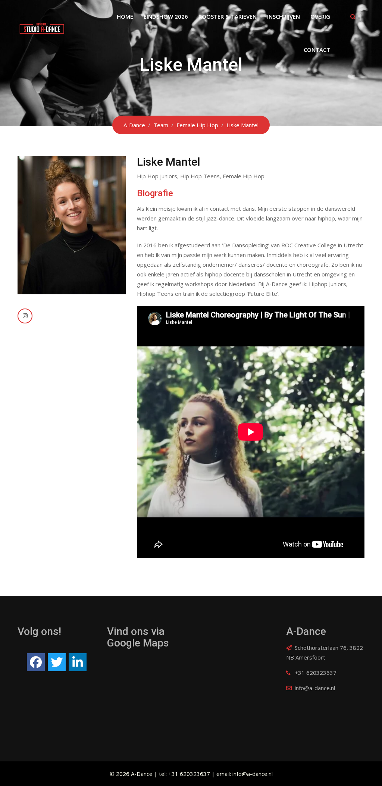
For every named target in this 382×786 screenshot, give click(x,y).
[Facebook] (36, 662)
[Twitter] (57, 662)
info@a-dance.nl (315, 688)
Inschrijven (283, 16)
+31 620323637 (315, 672)
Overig (320, 16)
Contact (317, 49)
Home (125, 16)
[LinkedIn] (78, 662)
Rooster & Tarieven (227, 16)
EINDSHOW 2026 (166, 16)
